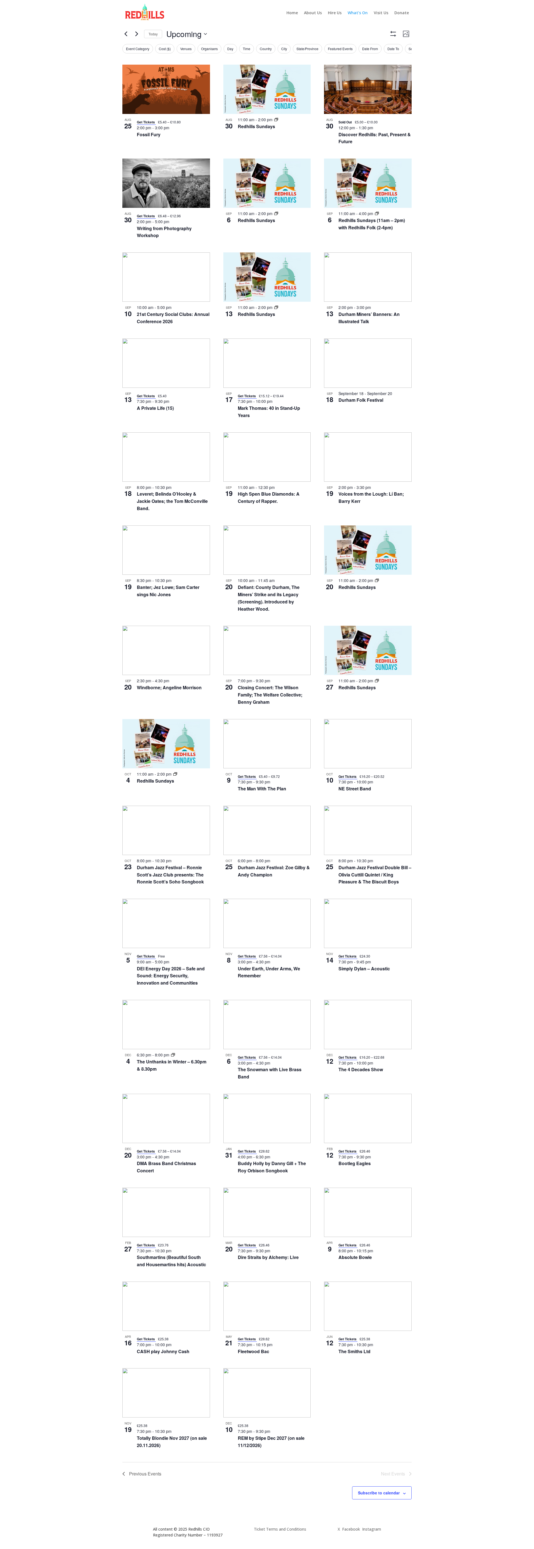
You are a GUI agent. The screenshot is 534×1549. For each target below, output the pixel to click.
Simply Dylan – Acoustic (364, 968)
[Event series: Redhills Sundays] (276, 119)
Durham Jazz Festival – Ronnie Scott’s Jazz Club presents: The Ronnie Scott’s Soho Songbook (170, 874)
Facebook (351, 1529)
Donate (401, 12)
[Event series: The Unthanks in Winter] (173, 1055)
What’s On (358, 12)
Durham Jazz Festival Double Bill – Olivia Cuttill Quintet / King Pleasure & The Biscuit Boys (374, 874)
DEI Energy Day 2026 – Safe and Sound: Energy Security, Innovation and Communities (171, 975)
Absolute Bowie (355, 1257)
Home (292, 12)
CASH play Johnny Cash (163, 1351)
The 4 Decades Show (360, 1069)
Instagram (371, 1529)
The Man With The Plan (262, 788)
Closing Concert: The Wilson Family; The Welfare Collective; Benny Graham (270, 694)
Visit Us (381, 12)
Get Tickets (146, 122)
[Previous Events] (125, 34)
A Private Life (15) (155, 408)
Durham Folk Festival (360, 400)
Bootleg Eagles (354, 1163)
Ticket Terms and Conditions (280, 1529)
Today (153, 33)
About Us (313, 12)
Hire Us (335, 12)
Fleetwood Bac (253, 1351)
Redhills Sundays (256, 126)
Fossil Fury (148, 134)
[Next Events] (136, 34)
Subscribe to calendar (379, 1493)
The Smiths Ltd (354, 1351)
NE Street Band (354, 788)
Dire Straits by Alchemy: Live (268, 1257)
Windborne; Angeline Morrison (169, 687)
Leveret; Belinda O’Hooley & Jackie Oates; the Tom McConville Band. (172, 501)
